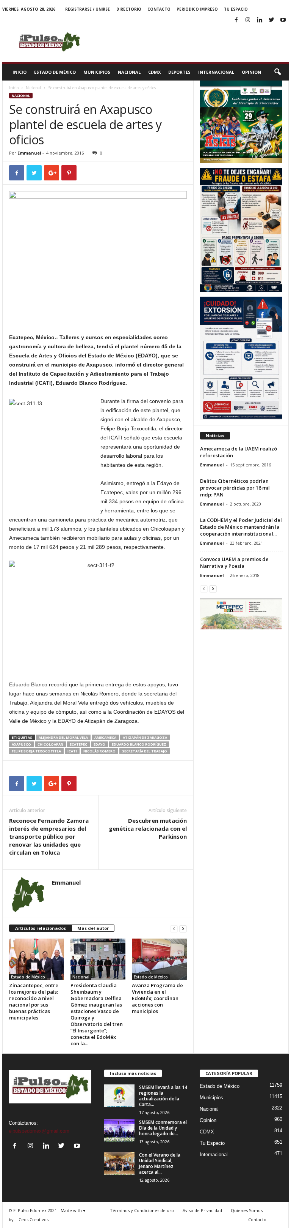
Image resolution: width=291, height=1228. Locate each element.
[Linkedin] (259, 20)
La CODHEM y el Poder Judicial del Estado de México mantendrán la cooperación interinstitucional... (241, 527)
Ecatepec (78, 744)
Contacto (159, 9)
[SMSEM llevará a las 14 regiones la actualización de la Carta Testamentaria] (119, 1095)
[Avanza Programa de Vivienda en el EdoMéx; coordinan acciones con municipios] (159, 959)
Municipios (96, 72)
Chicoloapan (50, 744)
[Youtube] (283, 20)
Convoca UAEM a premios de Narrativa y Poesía (234, 562)
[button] (277, 72)
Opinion (251, 72)
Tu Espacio (236, 9)
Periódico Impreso (197, 9)
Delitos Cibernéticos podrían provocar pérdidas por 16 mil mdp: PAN (235, 487)
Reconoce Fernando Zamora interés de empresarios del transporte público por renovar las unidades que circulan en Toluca (49, 836)
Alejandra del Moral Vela (63, 737)
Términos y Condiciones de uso (142, 1210)
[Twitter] (271, 20)
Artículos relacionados (40, 928)
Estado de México (55, 72)
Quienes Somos (247, 1210)
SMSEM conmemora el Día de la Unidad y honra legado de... (163, 1128)
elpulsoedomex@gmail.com (39, 1131)
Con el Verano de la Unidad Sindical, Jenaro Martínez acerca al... (159, 1163)
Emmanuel (29, 153)
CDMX (154, 72)
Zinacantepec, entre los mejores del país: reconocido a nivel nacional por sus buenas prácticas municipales (33, 1001)
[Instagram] (247, 20)
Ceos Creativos (33, 1219)
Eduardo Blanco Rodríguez (139, 744)
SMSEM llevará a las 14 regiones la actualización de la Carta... (163, 1096)
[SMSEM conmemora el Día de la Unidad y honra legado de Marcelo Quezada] (119, 1130)
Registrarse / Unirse (87, 9)
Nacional (129, 72)
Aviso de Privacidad (202, 1210)
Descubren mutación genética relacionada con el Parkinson (148, 828)
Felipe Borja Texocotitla (36, 751)
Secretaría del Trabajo (144, 751)
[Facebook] (236, 20)
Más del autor (93, 928)
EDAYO (99, 744)
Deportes (179, 72)
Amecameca (105, 737)
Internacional (216, 72)
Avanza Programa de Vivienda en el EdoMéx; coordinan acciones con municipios (157, 998)
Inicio (20, 72)
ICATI (72, 751)
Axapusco (21, 744)
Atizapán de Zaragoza (145, 737)
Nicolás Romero (99, 751)
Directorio (128, 9)
